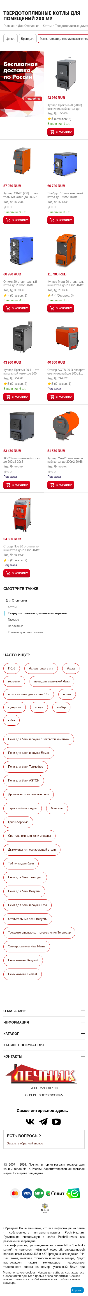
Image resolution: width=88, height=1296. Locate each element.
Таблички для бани (21, 863)
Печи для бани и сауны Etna (27, 905)
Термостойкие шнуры (22, 808)
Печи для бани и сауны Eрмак (28, 752)
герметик (14, 681)
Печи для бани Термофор (25, 766)
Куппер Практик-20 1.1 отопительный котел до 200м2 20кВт (21, 371)
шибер (61, 707)
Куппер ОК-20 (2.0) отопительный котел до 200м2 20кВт (20, 195)
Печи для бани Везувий (24, 891)
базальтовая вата (41, 668)
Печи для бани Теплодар (25, 877)
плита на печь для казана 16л (28, 694)
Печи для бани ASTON (23, 780)
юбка (11, 720)
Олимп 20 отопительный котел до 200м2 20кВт (20, 283)
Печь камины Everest (22, 974)
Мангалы (57, 808)
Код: (50, 113)
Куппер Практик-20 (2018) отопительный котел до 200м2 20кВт (64, 106)
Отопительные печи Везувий (27, 919)
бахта (71, 668)
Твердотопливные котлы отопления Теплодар (39, 932)
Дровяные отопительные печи (28, 794)
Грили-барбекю (18, 822)
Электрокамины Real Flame (26, 946)
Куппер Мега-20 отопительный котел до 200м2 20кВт (66, 283)
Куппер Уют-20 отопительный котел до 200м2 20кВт (65, 460)
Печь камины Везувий (23, 960)
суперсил (14, 707)
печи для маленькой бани (51, 681)
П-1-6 (11, 668)
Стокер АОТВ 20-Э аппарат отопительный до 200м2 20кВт (66, 371)
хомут (39, 707)
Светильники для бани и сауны (29, 835)
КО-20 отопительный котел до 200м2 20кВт (21, 460)
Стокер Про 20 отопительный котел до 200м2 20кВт (21, 548)
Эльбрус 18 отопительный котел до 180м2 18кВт (65, 195)
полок (67, 694)
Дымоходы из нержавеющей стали (32, 849)
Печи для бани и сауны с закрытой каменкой (38, 739)
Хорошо (77, 1290)
